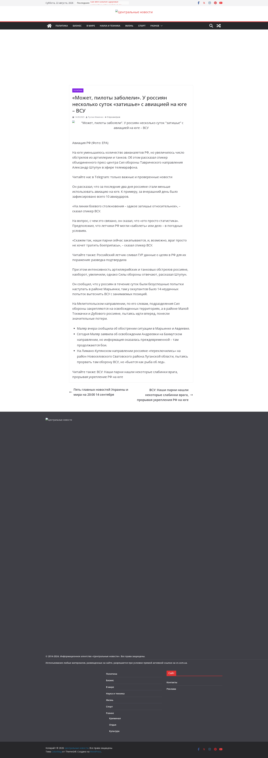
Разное (154, 25)
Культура (114, 731)
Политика (62, 25)
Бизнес (77, 25)
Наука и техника (110, 25)
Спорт (141, 25)
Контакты (172, 682)
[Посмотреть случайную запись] (218, 25)
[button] (161, 26)
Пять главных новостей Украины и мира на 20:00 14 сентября (101, 392)
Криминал (115, 718)
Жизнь (129, 25)
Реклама (171, 688)
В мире (91, 25)
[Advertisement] (134, 62)
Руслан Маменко (95, 117)
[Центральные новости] (49, 25)
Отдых (112, 724)
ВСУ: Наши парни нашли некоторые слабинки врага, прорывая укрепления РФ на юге (163, 395)
